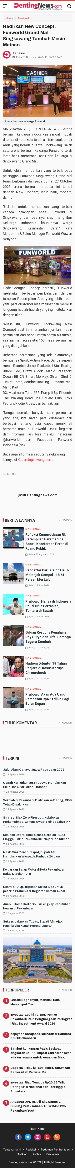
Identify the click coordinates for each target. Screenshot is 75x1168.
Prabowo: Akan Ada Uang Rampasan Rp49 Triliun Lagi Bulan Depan (47, 699)
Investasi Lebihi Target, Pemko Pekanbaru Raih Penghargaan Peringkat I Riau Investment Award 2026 (41, 1019)
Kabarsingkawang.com (35, 460)
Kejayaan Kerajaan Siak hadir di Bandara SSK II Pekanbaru (40, 1036)
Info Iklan (21, 1154)
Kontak (36, 1154)
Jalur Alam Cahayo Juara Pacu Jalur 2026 (33, 769)
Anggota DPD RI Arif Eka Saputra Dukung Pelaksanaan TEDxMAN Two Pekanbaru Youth (38, 1106)
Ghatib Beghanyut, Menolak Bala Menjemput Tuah (35, 1002)
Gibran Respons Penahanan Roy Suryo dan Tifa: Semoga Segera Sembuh (48, 637)
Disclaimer (52, 1154)
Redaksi (31, 1149)
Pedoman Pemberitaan (55, 1149)
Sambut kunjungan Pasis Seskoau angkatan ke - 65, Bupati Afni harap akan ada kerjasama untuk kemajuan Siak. (41, 1053)
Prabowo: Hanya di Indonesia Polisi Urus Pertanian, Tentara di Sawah (48, 606)
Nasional (23, 18)
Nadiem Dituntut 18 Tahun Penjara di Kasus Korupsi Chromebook (46, 668)
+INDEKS (65, 520)
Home (9, 18)
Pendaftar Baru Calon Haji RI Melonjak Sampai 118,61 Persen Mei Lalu (47, 574)
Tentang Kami (12, 1149)
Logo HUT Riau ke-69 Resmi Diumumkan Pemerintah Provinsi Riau (40, 1070)
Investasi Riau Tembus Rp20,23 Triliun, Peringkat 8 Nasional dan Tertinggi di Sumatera (39, 1087)
